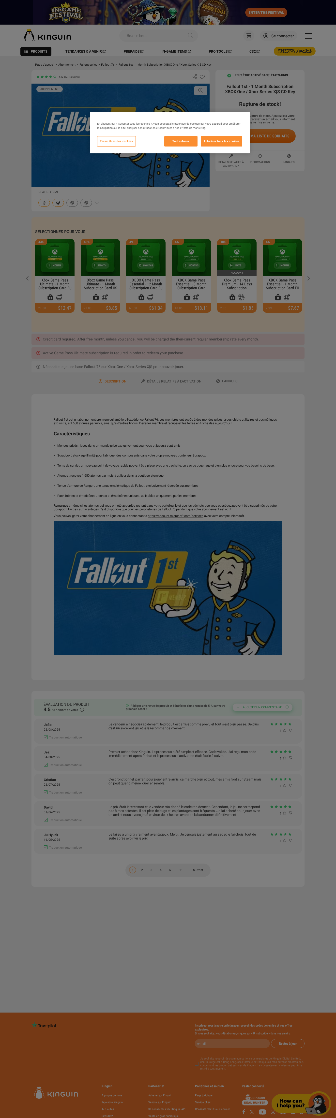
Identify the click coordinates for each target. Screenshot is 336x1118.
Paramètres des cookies (116, 141)
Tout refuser (180, 141)
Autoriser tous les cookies (222, 141)
